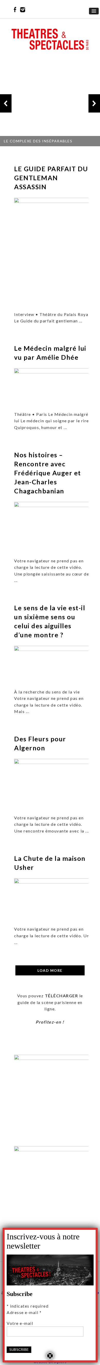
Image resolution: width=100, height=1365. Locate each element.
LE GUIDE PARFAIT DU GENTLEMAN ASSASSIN (51, 178)
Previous (6, 103)
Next (94, 103)
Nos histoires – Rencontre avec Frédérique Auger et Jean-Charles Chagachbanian (47, 473)
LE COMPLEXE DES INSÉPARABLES (38, 141)
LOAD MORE (50, 970)
